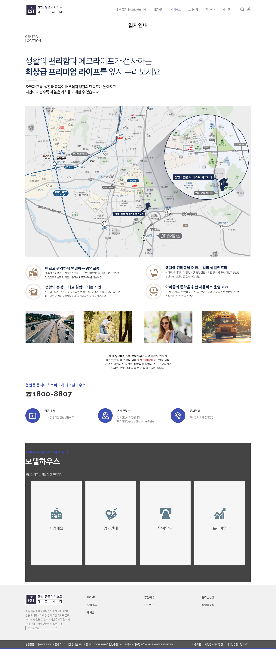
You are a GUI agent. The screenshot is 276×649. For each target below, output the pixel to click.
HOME (91, 597)
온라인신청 (208, 597)
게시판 (226, 9)
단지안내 (210, 9)
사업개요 (176, 9)
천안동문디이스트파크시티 (131, 9)
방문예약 (158, 9)
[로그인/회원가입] (249, 9)
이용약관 (196, 644)
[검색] (242, 9)
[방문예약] (32, 415)
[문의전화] (178, 415)
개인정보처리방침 (214, 644)
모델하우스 (208, 604)
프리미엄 (193, 9)
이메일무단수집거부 (237, 644)
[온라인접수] (105, 415)
